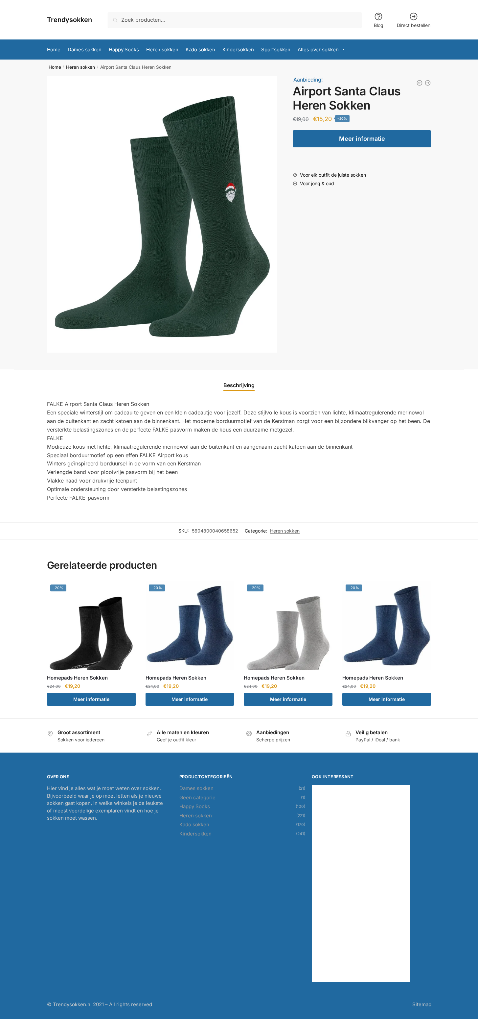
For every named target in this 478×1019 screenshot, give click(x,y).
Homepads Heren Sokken (77, 678)
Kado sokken (194, 824)
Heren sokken (80, 67)
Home (55, 67)
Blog (378, 25)
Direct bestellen (413, 25)
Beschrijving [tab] (239, 385)
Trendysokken (69, 20)
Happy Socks (194, 806)
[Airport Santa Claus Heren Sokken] (419, 83)
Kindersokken (195, 834)
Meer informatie (362, 138)
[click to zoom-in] (162, 214)
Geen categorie (197, 797)
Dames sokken (196, 788)
